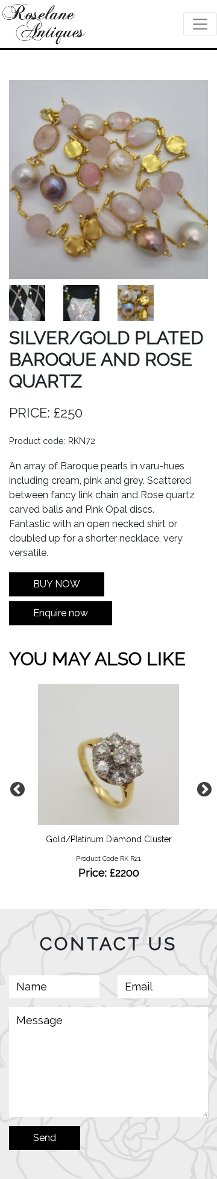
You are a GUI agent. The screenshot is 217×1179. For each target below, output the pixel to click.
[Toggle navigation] (200, 24)
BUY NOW (56, 584)
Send (44, 1137)
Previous (15, 787)
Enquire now (60, 613)
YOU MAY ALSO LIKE (97, 658)
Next (202, 787)
